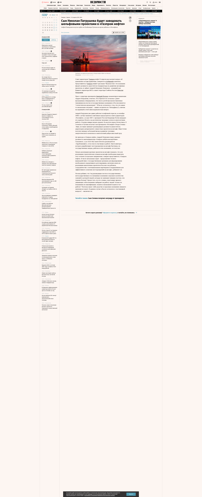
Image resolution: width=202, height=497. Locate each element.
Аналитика (85, 8)
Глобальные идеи (51, 5)
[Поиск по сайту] (150, 2)
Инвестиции (80, 5)
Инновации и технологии (117, 8)
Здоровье (134, 8)
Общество (115, 5)
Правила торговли (53, 8)
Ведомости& (78, 8)
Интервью (138, 5)
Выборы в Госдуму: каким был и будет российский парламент (150, 13)
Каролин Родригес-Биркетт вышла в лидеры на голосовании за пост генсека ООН (49, 117)
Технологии (87, 5)
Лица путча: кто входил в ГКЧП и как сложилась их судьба (49, 135)
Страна (97, 8)
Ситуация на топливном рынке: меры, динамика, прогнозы (117, 13)
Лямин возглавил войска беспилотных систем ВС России (49, 274)
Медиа (93, 5)
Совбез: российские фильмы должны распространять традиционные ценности (49, 206)
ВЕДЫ (45, 8)
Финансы (72, 5)
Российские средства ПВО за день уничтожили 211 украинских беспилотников (49, 224)
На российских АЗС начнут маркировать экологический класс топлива (49, 298)
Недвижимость (100, 5)
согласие (90, 494)
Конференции (146, 8)
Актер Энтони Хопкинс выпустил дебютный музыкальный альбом (48, 216)
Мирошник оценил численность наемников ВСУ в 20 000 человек (48, 47)
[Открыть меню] (160, 2)
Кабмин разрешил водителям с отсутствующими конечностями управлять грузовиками (49, 154)
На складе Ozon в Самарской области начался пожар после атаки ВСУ (50, 78)
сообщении (110, 81)
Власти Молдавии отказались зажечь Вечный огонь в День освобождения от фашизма (50, 126)
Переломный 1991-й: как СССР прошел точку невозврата (85, 13)
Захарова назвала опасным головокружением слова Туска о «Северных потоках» (49, 258)
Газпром (92, 79)
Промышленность (105, 8)
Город (71, 8)
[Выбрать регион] (147, 2)
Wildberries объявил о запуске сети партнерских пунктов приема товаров (49, 163)
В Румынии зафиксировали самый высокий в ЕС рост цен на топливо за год (49, 289)
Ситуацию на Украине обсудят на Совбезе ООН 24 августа (49, 189)
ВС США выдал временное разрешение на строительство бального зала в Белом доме (49, 172)
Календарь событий (45, 15)
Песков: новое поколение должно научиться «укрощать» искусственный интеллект (49, 307)
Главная (63, 17)
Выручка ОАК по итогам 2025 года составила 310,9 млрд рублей (49, 266)
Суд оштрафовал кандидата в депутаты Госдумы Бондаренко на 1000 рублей (49, 197)
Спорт (139, 8)
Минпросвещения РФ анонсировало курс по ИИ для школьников (49, 181)
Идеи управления (64, 8)
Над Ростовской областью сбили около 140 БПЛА (49, 85)
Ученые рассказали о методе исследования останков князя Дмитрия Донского (49, 248)
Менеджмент (123, 5)
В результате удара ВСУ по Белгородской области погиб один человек (49, 239)
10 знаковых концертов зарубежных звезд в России (49, 91)
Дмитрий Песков (102, 96)
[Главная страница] (98, 2)
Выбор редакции (65, 13)
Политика (108, 5)
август (53, 15)
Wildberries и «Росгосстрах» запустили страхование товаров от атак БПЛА (49, 144)
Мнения (145, 5)
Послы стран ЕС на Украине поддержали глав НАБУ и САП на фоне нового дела (49, 232)
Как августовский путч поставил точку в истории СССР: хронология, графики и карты (49, 56)
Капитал (92, 8)
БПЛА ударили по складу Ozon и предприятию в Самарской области (49, 98)
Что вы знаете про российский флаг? (47, 105)
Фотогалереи (151, 5)
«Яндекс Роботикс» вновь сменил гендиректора (49, 281)
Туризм (153, 8)
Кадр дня (44, 63)
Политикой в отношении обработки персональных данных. (99, 495)
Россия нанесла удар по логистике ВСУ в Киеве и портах (48, 69)
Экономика (65, 5)
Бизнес (59, 5)
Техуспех (128, 8)
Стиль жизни (131, 5)
